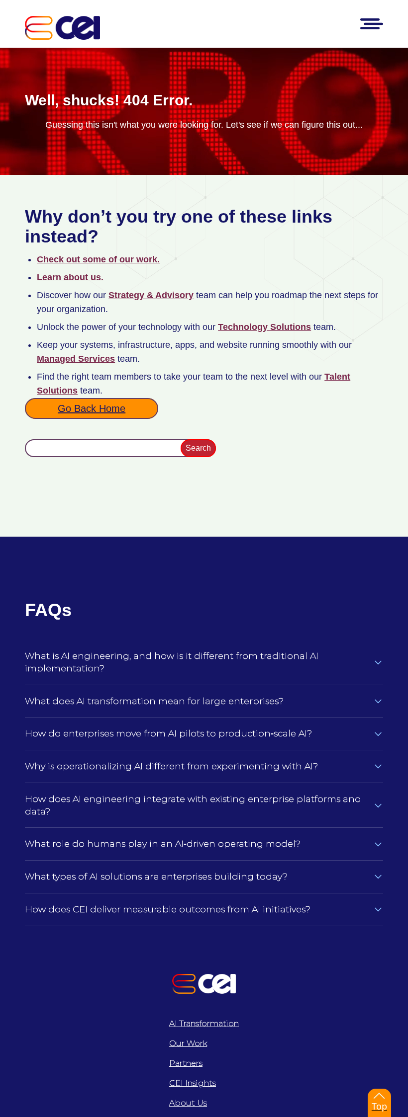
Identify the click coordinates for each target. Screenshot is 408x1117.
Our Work (188, 1043)
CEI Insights (192, 1083)
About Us (188, 1103)
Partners (186, 1063)
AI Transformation (204, 1023)
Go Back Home (91, 408)
